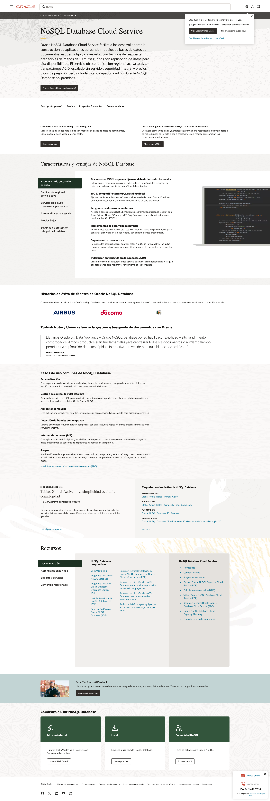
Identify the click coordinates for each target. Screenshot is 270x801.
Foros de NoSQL (185, 761)
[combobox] (135, 6)
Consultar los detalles (88, 693)
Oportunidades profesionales (133, 784)
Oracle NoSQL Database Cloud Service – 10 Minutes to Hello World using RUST (181, 521)
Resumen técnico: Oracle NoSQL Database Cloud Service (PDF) (200, 604)
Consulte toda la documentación (200, 618)
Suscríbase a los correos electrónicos (161, 784)
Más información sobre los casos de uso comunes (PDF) (68, 466)
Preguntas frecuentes (90, 106)
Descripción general (51, 106)
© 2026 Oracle (45, 784)
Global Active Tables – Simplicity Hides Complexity (167, 504)
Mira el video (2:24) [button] (152, 144)
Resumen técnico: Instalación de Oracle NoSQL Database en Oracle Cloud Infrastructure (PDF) (137, 574)
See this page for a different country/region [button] (207, 38)
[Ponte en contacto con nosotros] (258, 6)
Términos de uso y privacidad (68, 784)
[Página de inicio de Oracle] (26, 7)
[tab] (60, 183)
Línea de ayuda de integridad (188, 784)
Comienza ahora (115, 106)
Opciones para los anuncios (109, 784)
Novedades (189, 567)
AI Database (68, 15)
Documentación (99, 570)
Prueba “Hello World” (59, 761)
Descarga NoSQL (121, 761)
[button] (12, 6)
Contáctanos (207, 784)
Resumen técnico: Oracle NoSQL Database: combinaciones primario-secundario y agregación (138, 585)
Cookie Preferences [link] (89, 784)
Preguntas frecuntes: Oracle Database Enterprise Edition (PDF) (101, 588)
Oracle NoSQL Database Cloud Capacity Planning (199, 612)
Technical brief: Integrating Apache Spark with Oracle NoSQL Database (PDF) (138, 607)
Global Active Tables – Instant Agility (160, 496)
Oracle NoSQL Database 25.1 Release (160, 513)
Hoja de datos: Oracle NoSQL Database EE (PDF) (101, 601)
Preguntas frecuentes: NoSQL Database (102, 577)
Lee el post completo (50, 529)
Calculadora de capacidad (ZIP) (199, 590)
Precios (71, 106)
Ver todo (146, 529)
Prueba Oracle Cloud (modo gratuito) (59, 88)
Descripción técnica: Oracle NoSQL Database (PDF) (101, 612)
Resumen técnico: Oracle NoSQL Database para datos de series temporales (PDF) (136, 596)
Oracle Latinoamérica (49, 15)
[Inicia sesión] (252, 6)
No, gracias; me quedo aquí (233, 30)
